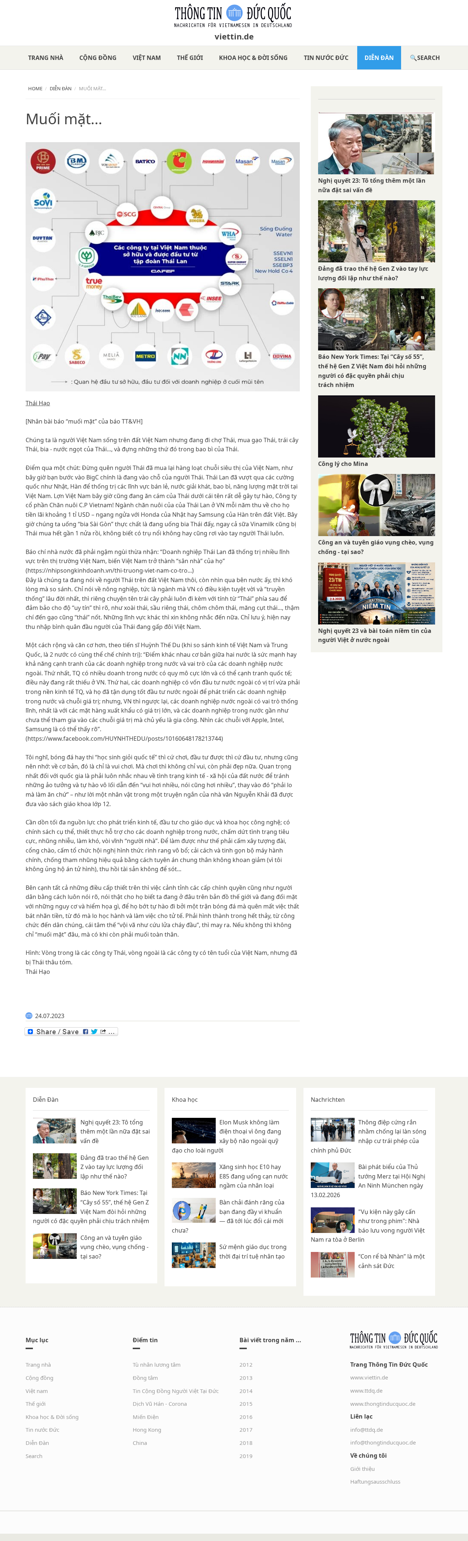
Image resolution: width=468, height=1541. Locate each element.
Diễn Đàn (379, 58)
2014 (246, 1390)
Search (428, 58)
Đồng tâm (145, 1377)
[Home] (234, 15)
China (140, 1442)
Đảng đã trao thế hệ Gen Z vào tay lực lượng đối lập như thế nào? (114, 1167)
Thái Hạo (38, 403)
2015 (246, 1403)
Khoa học (185, 1100)
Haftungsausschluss (375, 1481)
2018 (246, 1442)
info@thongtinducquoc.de (383, 1442)
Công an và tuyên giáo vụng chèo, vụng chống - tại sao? (114, 1247)
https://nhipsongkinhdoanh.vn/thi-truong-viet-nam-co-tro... (109, 570)
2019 (246, 1456)
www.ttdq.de (366, 1390)
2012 (246, 1364)
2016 (246, 1416)
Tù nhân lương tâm (157, 1364)
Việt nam (147, 58)
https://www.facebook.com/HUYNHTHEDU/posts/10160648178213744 (124, 739)
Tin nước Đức (326, 58)
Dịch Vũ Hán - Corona (160, 1403)
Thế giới (190, 58)
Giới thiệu (362, 1468)
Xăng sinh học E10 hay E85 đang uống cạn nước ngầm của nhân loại (253, 1176)
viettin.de (234, 36)
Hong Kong (147, 1429)
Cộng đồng (98, 58)
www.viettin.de (369, 1377)
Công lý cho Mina (343, 464)
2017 (246, 1429)
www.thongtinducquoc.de (382, 1403)
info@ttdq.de (366, 1429)
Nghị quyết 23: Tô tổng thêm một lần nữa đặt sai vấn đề (115, 1131)
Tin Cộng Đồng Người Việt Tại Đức (176, 1390)
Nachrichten (328, 1100)
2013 (246, 1377)
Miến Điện (146, 1416)
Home (35, 88)
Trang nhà (45, 58)
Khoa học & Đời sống (253, 58)
